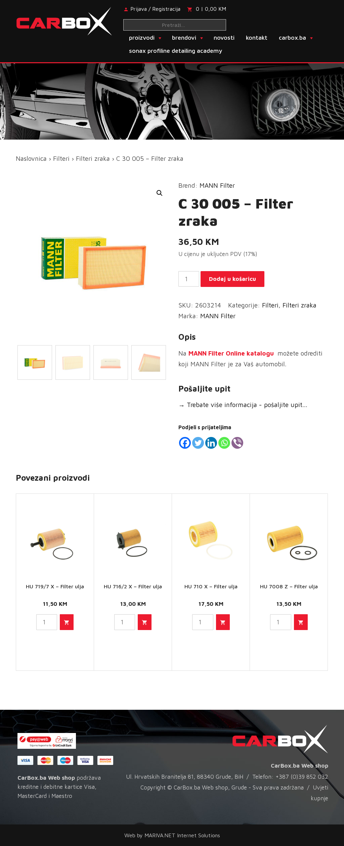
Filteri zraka (93, 158)
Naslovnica (31, 158)
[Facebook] (185, 443)
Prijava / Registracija (155, 9)
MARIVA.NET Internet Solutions (182, 835)
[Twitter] (198, 443)
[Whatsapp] (224, 443)
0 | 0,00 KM (211, 9)
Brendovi (184, 37)
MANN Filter (217, 185)
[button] (160, 193)
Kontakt (256, 37)
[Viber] (237, 443)
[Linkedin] (211, 443)
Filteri (61, 158)
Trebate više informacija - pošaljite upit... (242, 404)
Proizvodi (142, 37)
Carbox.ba (292, 37)
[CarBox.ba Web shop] (64, 20)
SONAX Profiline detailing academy (175, 50)
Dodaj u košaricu (232, 278)
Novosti (224, 37)
